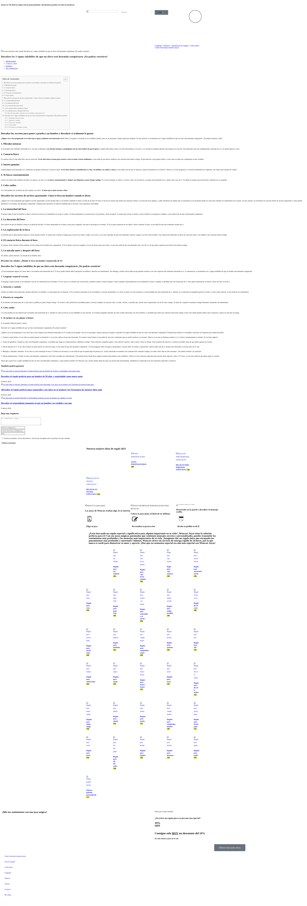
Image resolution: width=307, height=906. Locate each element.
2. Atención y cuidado (14, 120)
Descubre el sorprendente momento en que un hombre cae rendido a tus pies (36, 403)
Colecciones (194, 46)
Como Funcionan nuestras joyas (167, 48)
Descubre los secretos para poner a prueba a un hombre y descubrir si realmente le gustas (32, 83)
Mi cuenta (8, 895)
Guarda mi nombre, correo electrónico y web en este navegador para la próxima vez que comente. (37, 438)
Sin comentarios (12, 68)
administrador (11, 61)
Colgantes (158, 46)
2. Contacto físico (9, 88)
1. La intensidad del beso (12, 100)
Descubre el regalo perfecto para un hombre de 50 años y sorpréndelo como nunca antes (42, 376)
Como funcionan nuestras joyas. (15, 856)
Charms (174, 46)
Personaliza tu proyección (143, 526)
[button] (178, 505)
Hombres (9, 66)
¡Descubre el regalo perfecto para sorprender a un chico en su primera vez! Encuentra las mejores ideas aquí (51, 389)
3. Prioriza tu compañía (14, 122)
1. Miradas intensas (10, 85)
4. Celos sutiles (12, 125)
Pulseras (166, 46)
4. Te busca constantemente (13, 93)
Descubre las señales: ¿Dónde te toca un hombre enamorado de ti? (26, 113)
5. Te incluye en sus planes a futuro (17, 127)
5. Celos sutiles (9, 95)
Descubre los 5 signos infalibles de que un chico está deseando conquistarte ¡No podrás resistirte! (36, 115)
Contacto (8, 889)
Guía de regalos (183, 46)
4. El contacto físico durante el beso (16, 108)
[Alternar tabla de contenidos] (64, 79)
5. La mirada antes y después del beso (17, 111)
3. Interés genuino (9, 90)
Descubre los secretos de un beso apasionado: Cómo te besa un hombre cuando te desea (32, 98)
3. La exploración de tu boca (14, 105)
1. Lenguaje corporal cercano (16, 118)
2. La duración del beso (11, 103)
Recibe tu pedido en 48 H (188, 526)
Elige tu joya (92, 526)
